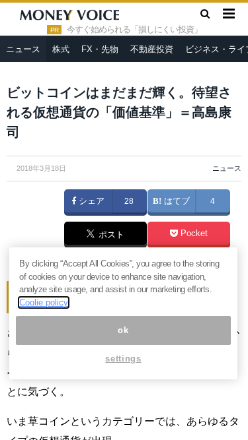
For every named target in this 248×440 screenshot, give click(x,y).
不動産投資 (151, 49)
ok (123, 330)
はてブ (175, 201)
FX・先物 (99, 49)
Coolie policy (43, 302)
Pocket (193, 233)
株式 (60, 49)
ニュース (23, 49)
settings (123, 358)
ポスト (110, 235)
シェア (90, 201)
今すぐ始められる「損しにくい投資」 (134, 29)
